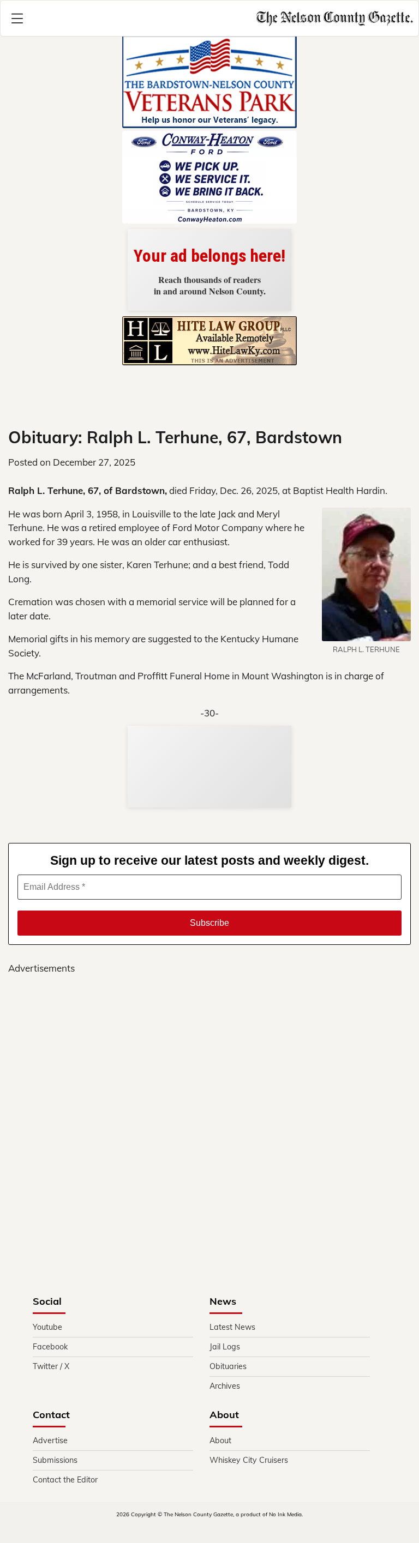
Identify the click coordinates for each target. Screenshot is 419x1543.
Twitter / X (51, 1366)
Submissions (55, 1460)
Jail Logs (225, 1347)
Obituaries (228, 1366)
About (220, 1440)
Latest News (232, 1327)
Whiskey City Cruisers (249, 1460)
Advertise (50, 1440)
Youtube (47, 1327)
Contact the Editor (65, 1480)
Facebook (50, 1347)
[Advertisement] (209, 1095)
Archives (225, 1386)
